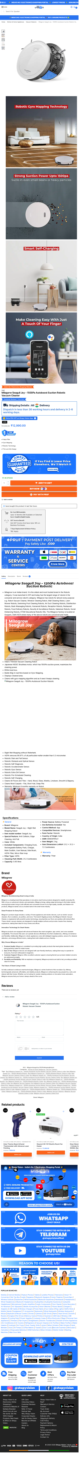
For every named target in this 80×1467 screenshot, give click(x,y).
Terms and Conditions (48, 1430)
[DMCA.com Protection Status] (11, 1427)
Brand (19, 576)
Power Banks (39, 1309)
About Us (25, 1425)
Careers (24, 1423)
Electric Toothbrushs (47, 1321)
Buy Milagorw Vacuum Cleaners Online (43, 1083)
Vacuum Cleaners (31, 22)
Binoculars (71, 1328)
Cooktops (12, 1325)
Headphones (69, 1299)
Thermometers (26, 1141)
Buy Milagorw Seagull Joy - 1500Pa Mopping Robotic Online (24, 1081)
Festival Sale (26, 1411)
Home (3, 22)
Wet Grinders (65, 1325)
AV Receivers (6, 1307)
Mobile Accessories (31, 1307)
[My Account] (71, 7)
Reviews (26, 576)
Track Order (44, 1409)
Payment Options (46, 1423)
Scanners (47, 1316)
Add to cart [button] (17, 1154)
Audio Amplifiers (29, 1304)
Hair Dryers (23, 1321)
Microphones (16, 1304)
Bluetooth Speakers (42, 1297)
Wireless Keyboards (65, 1311)
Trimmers (14, 1321)
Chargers (67, 1307)
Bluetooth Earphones (46, 1299)
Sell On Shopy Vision (29, 1418)
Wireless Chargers (26, 1309)
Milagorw (14, 825)
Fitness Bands (57, 1307)
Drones (31, 1314)
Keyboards (39, 1311)
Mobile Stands (6, 1311)
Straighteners (34, 1321)
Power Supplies (26, 1318)
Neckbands (59, 1299)
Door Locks (47, 1328)
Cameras (38, 1314)
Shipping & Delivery (47, 1418)
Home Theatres (57, 1297)
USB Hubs (56, 1316)
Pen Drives (20, 1316)
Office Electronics (53, 1318)
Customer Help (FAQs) (48, 1414)
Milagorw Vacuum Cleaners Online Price (46, 1093)
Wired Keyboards (50, 1311)
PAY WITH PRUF (41, 494)
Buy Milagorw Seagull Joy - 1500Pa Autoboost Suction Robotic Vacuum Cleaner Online (33, 1077)
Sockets (72, 1314)
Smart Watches (45, 1307)
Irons (10, 1328)
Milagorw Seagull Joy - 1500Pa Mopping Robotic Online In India (26, 1091)
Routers (4, 1316)
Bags (63, 1318)
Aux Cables (49, 1309)
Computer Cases (39, 1318)
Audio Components (43, 1304)
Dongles (11, 1316)
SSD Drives (47, 1314)
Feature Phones (27, 1295)
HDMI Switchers (33, 1330)
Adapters (4, 1309)
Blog (23, 1428)
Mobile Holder (58, 1330)
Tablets (37, 1295)
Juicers (43, 1325)
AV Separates (17, 1307)
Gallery (3, 576)
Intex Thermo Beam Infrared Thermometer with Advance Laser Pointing (16, 1146)
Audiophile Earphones (53, 1302)
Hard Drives (63, 1314)
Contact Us (44, 1437)
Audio (23, 1297)
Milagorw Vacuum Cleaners (55, 1091)
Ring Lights (59, 1309)
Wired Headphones (8, 1302)
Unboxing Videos (28, 1402)
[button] (75, 7)
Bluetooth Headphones (24, 1302)
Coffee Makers (28, 1328)
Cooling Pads (14, 1318)
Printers (40, 1316)
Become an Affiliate (29, 1421)
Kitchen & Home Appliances (15, 22)
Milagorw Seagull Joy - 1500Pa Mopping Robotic (30, 1089)
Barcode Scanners (59, 1328)
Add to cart (45, 483)
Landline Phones (47, 1295)
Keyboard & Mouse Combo (17, 1314)
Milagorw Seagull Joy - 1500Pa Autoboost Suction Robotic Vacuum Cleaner (32, 1085)
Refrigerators (30, 1323)
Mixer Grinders (53, 1325)
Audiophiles (39, 1302)
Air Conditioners (8, 1323)
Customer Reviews (28, 1404)
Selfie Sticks (69, 1309)
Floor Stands (56, 1304)
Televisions (59, 1295)
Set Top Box (15, 1297)
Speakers (30, 1297)
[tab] (3, 576)
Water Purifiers (66, 1323)
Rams (55, 1314)
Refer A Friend (27, 1409)
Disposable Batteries (18, 1330)
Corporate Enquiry (28, 1416)
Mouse (3, 1314)
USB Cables (13, 1309)
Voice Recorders (69, 1304)
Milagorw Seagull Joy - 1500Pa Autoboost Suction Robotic (39, 584)
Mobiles (4, 1295)
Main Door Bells (15, 1332)
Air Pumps (17, 1328)
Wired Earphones (30, 1299)
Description (11, 576)
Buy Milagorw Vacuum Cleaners (21, 1083)
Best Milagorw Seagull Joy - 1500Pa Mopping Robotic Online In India (49, 1073)
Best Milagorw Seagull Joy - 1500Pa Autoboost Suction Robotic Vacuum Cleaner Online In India (36, 1071)
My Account (44, 1411)
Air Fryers (20, 1325)
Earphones (19, 1299)
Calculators (5, 1330)
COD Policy (44, 1421)
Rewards (25, 1407)
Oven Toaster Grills (33, 1325)
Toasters (38, 1328)
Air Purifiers (55, 1323)
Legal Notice (45, 1435)
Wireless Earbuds (7, 1299)
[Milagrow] (39, 887)
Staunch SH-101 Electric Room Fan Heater (50, 1145)
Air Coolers (19, 1323)
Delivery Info (45, 1416)
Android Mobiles (14, 1295)
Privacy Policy (45, 1432)
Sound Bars (68, 1297)
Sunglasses (17, 1311)
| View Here (14, 399)
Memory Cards (30, 1316)
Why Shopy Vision (28, 1414)
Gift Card (25, 1400)
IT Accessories (28, 1311)
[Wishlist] (30, 1111)
